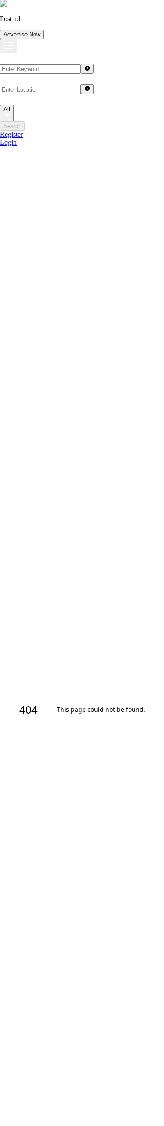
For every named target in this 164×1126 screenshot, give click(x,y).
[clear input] (87, 69)
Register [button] (11, 134)
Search (12, 126)
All (6, 109)
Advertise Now (21, 34)
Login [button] (8, 142)
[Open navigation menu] (8, 46)
